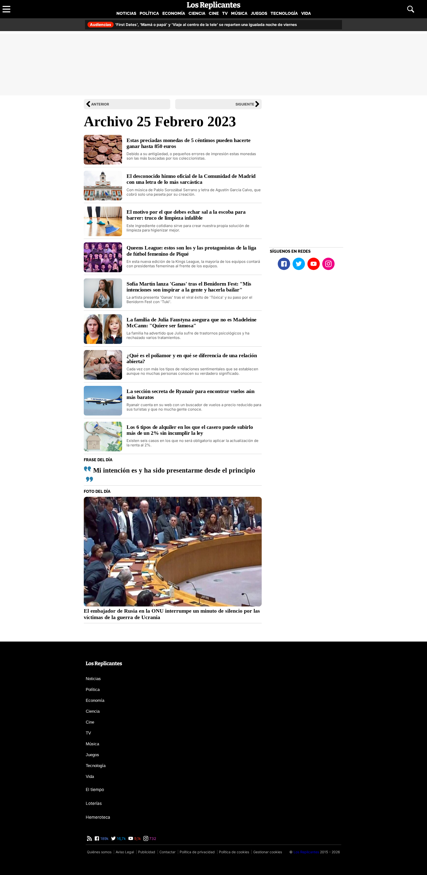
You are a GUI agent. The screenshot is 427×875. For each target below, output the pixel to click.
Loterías (94, 803)
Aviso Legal (125, 852)
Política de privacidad (197, 852)
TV (225, 13)
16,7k (121, 838)
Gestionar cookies (267, 852)
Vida (306, 13)
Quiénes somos (99, 852)
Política (149, 13)
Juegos (259, 13)
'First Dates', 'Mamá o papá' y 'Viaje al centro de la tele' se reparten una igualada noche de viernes (193, 24)
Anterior (100, 104)
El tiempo (95, 789)
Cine (214, 13)
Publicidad (146, 852)
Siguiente (244, 104)
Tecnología (284, 13)
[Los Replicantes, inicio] (213, 5)
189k (103, 838)
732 (152, 838)
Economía (173, 13)
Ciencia (197, 13)
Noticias (126, 13)
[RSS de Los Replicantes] (89, 838)
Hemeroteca (98, 817)
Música (239, 13)
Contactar (167, 852)
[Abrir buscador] (410, 9)
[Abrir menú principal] (6, 9)
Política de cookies (234, 852)
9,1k (137, 838)
